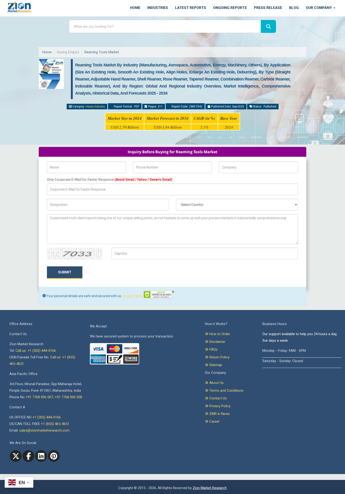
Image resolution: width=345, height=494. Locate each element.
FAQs (213, 349)
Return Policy (219, 357)
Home (135, 8)
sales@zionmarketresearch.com (44, 430)
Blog (294, 8)
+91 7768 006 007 (39, 397)
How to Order (219, 334)
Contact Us (217, 398)
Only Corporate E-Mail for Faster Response (109, 179)
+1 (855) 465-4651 (55, 424)
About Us (216, 383)
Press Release (268, 8)
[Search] (268, 26)
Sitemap (215, 365)
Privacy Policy (133, 296)
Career (214, 421)
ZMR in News (219, 414)
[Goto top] (2, 477)
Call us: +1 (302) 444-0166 (35, 350)
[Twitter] (16, 456)
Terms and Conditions (225, 390)
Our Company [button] (319, 8)
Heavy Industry (95, 106)
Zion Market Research (210, 488)
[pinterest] (54, 456)
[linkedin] (41, 456)
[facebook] (28, 456)
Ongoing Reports (230, 8)
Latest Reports (190, 8)
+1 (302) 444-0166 (46, 417)
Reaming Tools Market (101, 52)
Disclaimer (216, 342)
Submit (64, 272)
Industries (157, 8)
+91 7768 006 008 (68, 397)
